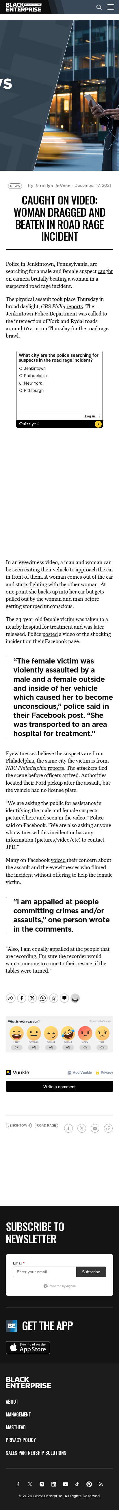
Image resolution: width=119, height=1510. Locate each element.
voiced (58, 860)
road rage (46, 1125)
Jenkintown (19, 1125)
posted (50, 634)
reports (74, 306)
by (49, 185)
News (15, 186)
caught (105, 271)
